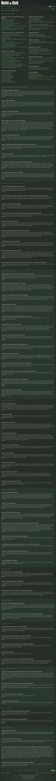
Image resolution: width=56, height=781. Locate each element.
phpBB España (32, 777)
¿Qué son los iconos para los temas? (9, 82)
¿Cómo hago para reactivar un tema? (9, 67)
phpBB (30, 225)
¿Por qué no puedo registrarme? (8, 22)
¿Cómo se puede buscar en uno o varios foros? (38, 48)
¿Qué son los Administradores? (35, 18)
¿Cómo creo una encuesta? (7, 56)
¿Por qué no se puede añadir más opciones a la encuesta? (13, 57)
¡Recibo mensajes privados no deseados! (37, 35)
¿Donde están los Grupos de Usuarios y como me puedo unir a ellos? (41, 23)
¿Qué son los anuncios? (6, 78)
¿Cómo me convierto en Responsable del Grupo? (38, 24)
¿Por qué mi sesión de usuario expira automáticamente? (13, 28)
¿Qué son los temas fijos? (7, 79)
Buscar (3, 8)
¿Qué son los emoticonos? (7, 74)
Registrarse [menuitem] (54, 7)
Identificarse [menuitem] (52, 7)
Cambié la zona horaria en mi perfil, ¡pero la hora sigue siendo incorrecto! (14, 40)
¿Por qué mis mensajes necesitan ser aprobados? (11, 66)
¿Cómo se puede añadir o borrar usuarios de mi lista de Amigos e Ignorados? (41, 43)
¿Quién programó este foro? (34, 73)
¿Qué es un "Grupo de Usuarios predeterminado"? (38, 28)
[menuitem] (50, 6)
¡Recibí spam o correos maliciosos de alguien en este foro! (40, 36)
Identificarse (9, 8)
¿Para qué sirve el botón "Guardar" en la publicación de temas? (14, 65)
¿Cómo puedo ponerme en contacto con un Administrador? (40, 78)
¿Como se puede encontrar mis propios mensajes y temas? (40, 53)
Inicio (5, 6)
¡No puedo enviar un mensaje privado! (36, 34)
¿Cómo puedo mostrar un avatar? (8, 44)
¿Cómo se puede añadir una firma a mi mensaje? (11, 55)
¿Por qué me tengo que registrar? (8, 19)
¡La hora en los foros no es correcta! (9, 38)
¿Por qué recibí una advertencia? (8, 62)
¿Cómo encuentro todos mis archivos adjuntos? (38, 69)
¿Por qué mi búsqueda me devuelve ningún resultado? (39, 49)
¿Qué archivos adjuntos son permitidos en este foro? (39, 67)
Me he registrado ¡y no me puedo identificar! (10, 23)
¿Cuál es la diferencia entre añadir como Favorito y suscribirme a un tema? (41, 59)
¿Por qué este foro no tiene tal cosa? (36, 75)
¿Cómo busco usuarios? (33, 52)
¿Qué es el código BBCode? (7, 72)
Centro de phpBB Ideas (6, 741)
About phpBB (42, 733)
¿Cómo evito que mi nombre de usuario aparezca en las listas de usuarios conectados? (14, 36)
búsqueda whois (45, 749)
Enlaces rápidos (2, 7)
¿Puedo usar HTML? (6, 73)
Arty (25, 776)
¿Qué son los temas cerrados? (8, 80)
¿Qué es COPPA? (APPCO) (7, 20)
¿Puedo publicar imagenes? (7, 76)
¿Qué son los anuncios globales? (8, 77)
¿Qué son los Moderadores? (34, 19)
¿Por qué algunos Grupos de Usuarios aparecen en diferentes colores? (41, 26)
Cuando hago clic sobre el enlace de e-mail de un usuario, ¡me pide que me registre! (14, 47)
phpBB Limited (48, 732)
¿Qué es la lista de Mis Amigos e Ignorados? (37, 41)
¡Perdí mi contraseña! (6, 27)
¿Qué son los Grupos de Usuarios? (35, 20)
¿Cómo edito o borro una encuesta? (9, 58)
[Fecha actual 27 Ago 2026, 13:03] (53, 11)
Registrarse (15, 8)
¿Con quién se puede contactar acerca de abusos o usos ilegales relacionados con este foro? (41, 77)
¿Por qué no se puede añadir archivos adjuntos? (11, 61)
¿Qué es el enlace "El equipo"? (35, 29)
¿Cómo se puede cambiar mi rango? (9, 45)
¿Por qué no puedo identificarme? (8, 24)
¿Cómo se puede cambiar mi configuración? (10, 34)
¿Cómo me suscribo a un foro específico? (37, 62)
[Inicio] (10, 2)
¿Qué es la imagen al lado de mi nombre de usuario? (12, 43)
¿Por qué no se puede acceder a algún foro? (10, 60)
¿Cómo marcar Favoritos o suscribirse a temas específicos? (41, 60)
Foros (10, 6)
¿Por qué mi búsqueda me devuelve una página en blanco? (40, 51)
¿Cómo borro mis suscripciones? (35, 63)
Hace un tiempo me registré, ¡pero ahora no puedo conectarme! (14, 25)
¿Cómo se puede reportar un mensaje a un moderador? (12, 63)
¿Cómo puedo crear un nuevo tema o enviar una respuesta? (13, 52)
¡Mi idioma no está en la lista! (7, 41)
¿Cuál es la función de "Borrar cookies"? (10, 29)
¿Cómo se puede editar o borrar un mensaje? (10, 53)
